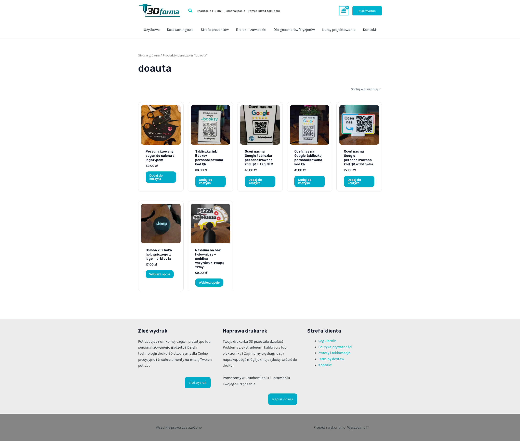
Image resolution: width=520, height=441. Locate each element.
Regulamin (327, 341)
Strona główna (149, 55)
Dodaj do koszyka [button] (156, 177)
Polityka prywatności (335, 347)
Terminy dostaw (331, 359)
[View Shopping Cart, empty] (343, 10)
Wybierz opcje (159, 274)
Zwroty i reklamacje (334, 353)
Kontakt (325, 365)
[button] (190, 11)
